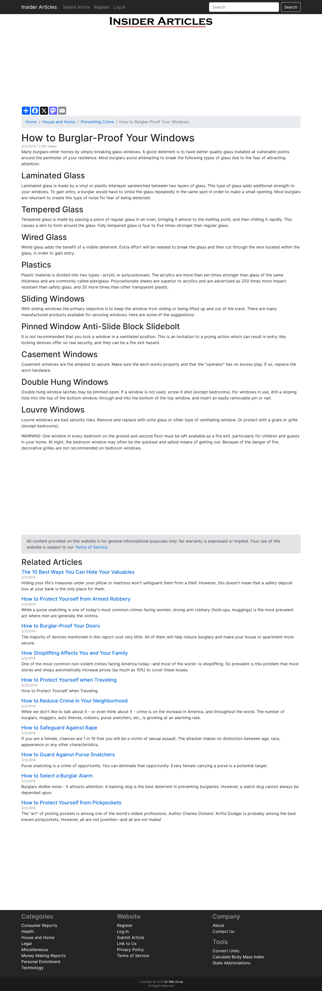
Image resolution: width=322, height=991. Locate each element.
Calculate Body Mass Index (238, 956)
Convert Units (226, 950)
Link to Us (126, 943)
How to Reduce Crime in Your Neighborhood (74, 701)
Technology (32, 967)
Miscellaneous (34, 949)
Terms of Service (91, 547)
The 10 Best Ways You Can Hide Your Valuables (78, 572)
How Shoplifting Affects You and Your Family (74, 653)
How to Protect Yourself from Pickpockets (71, 803)
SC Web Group (173, 981)
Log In (120, 7)
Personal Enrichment (40, 961)
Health (27, 931)
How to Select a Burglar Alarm (57, 776)
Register (102, 7)
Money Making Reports (43, 955)
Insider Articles (39, 7)
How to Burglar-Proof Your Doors (60, 626)
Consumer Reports (39, 925)
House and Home (58, 121)
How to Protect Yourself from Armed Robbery (76, 599)
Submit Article (76, 7)
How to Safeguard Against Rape (59, 728)
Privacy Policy (130, 949)
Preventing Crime (97, 121)
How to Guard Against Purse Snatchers (68, 755)
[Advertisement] (161, 67)
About (218, 925)
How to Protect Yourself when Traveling (68, 680)
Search (290, 7)
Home (31, 121)
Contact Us (223, 931)
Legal (26, 943)
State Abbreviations (231, 962)
